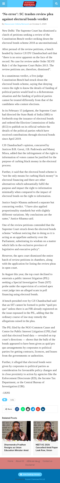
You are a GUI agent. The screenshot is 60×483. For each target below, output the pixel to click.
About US (20, 461)
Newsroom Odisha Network (17, 24)
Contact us (47, 461)
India (12, 400)
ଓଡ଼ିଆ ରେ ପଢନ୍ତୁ (33, 461)
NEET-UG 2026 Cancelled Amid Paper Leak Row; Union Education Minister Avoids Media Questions (48, 450)
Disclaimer (30, 465)
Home (10, 461)
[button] (3, 3)
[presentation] (53, 439)
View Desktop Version (31, 474)
